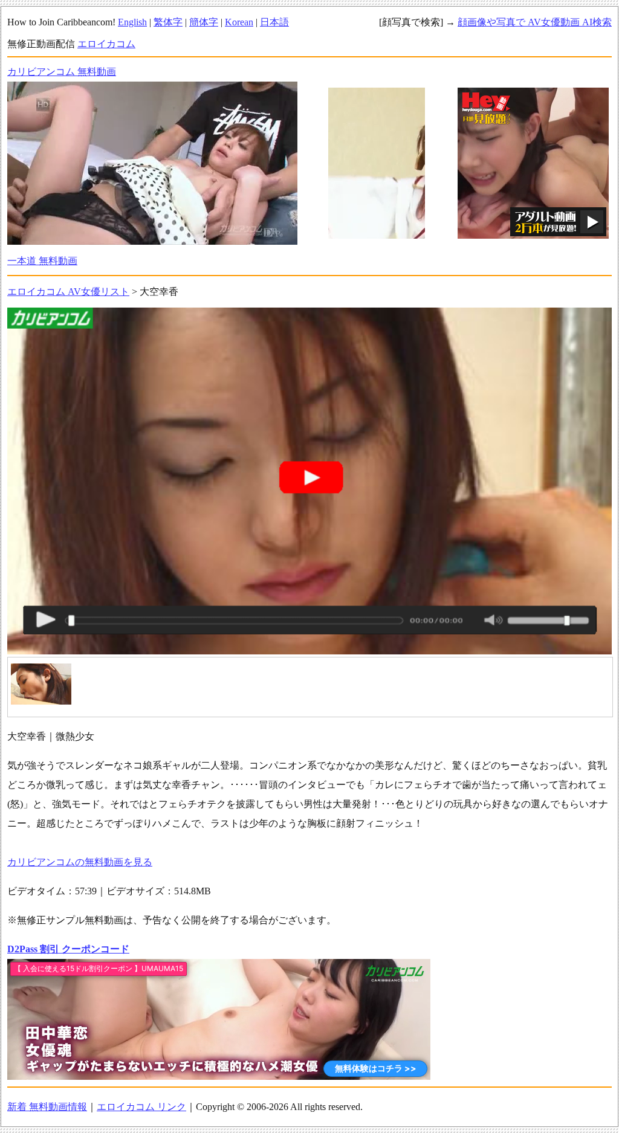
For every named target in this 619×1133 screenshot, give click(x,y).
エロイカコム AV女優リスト (68, 291)
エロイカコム (106, 44)
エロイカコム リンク (141, 1107)
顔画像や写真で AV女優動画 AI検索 (535, 22)
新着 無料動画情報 (47, 1107)
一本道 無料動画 (42, 261)
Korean (239, 22)
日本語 (274, 22)
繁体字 (168, 22)
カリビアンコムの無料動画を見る (79, 862)
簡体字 (203, 22)
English (132, 22)
